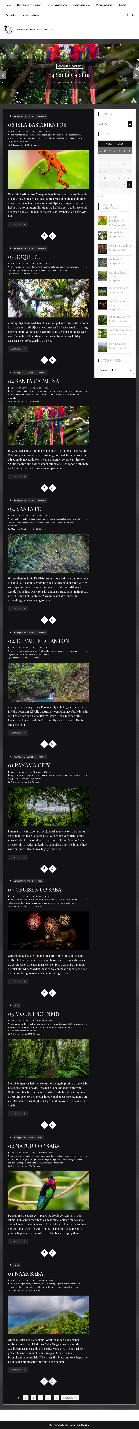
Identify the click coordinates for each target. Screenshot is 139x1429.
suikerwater (13, 1030)
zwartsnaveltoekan (47, 522)
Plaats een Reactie (19, 529)
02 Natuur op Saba (33, 1145)
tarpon (57, 903)
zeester (26, 141)
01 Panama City (29, 765)
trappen (22, 1162)
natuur (41, 1159)
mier (16, 138)
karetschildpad (75, 391)
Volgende (68, 1397)
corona (39, 267)
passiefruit (36, 394)
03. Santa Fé (24, 508)
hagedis (67, 1156)
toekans (18, 522)
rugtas (63, 519)
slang (70, 1159)
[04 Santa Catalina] (48, 425)
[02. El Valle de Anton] (48, 682)
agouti (13, 775)
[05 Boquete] (48, 298)
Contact (122, 5)
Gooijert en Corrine (24, 116)
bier (12, 391)
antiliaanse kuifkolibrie (21, 1024)
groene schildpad (59, 391)
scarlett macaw (62, 394)
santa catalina (39, 270)
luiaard (44, 775)
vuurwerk (75, 903)
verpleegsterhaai (34, 1162)
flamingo (53, 1283)
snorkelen (17, 141)
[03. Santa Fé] (48, 553)
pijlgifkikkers (61, 138)
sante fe (23, 654)
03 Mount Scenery (34, 1013)
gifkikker (57, 134)
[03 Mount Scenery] (48, 1058)
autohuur (37, 899)
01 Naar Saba (25, 1273)
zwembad (12, 525)
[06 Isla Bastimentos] (48, 169)
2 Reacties (15, 401)
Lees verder (16, 224)
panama (42, 116)
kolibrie (20, 519)
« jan (100, 196)
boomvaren (49, 1024)
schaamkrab (37, 903)
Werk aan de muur (104, 5)
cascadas (31, 267)
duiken (37, 134)
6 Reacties (15, 657)
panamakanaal (18, 778)
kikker (11, 1159)
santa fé (70, 519)
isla (63, 134)
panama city (40, 138)
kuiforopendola (32, 519)
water (55, 270)
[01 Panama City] (48, 806)
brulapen (28, 775)
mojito (22, 138)
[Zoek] (130, 124)
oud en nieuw (24, 903)
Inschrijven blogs (31, 15)
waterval (63, 270)
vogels (49, 270)
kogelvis (11, 394)
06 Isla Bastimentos (37, 124)
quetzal (11, 270)
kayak (10, 138)
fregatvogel (47, 134)
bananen (15, 1156)
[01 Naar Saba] (48, 1315)
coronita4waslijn (43, 391)
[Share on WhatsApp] (52, 235)
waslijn (26, 522)
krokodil (20, 394)
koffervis (73, 899)
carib (51, 899)
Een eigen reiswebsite (57, 5)
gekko (60, 1283)
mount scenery (49, 1027)
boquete (22, 267)
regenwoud (54, 519)
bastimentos (16, 134)
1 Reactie (15, 145)
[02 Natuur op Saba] (48, 1190)
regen (18, 270)
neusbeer (59, 775)
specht (29, 778)
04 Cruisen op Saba (34, 889)
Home (9, 5)
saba (70, 1027)
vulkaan (74, 1287)
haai (61, 1156)
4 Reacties (15, 1290)
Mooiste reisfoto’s (81, 5)
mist (32, 1027)
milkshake (12, 903)
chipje (13, 519)
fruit (41, 651)
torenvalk (65, 903)
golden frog (49, 651)
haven (65, 899)
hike (74, 1156)
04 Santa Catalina (33, 380)
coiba (25, 391)
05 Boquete (24, 256)
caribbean (36, 1283)
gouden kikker (61, 651)
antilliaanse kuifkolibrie (21, 899)
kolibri (36, 775)
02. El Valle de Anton (38, 640)
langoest (26, 1159)
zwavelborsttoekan (66, 522)
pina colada (73, 138)
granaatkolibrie (68, 1024)
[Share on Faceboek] (44, 235)
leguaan (11, 1287)
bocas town (28, 134)
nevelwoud (62, 1027)
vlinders (39, 654)
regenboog (27, 270)
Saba (40, 881)
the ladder (12, 1162)
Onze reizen (11, 15)
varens (23, 1030)
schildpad (74, 394)
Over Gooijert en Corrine (29, 5)
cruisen (58, 899)
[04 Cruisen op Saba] (48, 930)
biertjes (21, 1283)
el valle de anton (30, 651)
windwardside (56, 1162)
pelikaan (50, 138)
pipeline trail (72, 267)
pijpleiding (61, 267)
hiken (45, 267)
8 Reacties (15, 782)
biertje (14, 267)
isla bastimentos (73, 134)
